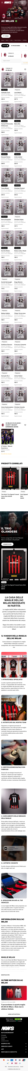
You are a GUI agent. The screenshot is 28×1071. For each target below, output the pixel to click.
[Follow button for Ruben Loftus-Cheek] (25, 232)
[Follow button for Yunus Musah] (12, 170)
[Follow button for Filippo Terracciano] (25, 295)
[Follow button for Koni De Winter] (12, 232)
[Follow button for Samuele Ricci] (12, 357)
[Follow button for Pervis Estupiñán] (12, 201)
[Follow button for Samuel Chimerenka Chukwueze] (12, 105)
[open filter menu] (26, 46)
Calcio (7, 40)
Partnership (4, 1037)
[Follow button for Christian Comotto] (25, 388)
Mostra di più (5, 975)
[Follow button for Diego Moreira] (25, 263)
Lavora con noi (4, 1040)
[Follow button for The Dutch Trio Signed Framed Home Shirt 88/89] (18, 468)
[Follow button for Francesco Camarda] (25, 326)
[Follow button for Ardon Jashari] (25, 138)
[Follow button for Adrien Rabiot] (25, 357)
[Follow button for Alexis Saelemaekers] (12, 388)
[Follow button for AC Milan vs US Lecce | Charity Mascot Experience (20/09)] (25, 425)
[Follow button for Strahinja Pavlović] (25, 170)
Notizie (3, 1039)
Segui (7, 36)
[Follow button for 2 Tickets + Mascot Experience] (12, 430)
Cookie (21, 1066)
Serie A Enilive (17, 40)
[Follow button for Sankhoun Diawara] (12, 326)
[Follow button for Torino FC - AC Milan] (25, 69)
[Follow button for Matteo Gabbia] (12, 295)
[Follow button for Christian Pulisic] (25, 201)
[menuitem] (2, 2)
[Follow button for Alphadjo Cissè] (12, 74)
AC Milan (25, 40)
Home (2, 40)
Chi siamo (3, 1035)
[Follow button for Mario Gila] (25, 105)
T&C (6, 1066)
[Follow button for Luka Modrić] (25, 74)
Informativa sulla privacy (13, 1066)
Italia (11, 40)
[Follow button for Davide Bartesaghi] (12, 263)
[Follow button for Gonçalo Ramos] (12, 138)
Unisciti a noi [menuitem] (22, 2)
